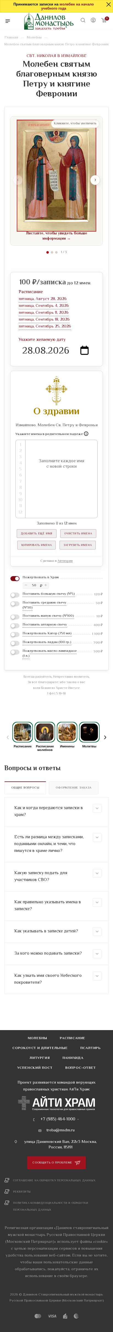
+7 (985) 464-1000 (57, 1119)
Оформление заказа (74, 788)
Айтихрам (65, 561)
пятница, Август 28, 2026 (43, 299)
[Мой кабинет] (93, 21)
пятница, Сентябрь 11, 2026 (44, 313)
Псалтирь (90, 1048)
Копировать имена (36, 545)
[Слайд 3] (56, 252)
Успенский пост (35, 1068)
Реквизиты (22, 1192)
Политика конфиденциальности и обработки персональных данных (50, 1206)
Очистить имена (78, 534)
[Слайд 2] (52, 252)
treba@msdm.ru (60, 1130)
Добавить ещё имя (36, 534)
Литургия (40, 1058)
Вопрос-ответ (80, 1068)
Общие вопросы (25, 788)
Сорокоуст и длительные (40, 1048)
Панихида (73, 1058)
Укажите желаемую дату (42, 340)
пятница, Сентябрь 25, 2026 (45, 326)
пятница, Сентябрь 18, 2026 (44, 319)
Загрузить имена (78, 545)
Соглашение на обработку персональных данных (54, 1181)
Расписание (72, 1038)
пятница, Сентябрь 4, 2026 (44, 306)
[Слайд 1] (47, 252)
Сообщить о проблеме (52, 1162)
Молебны (37, 1038)
